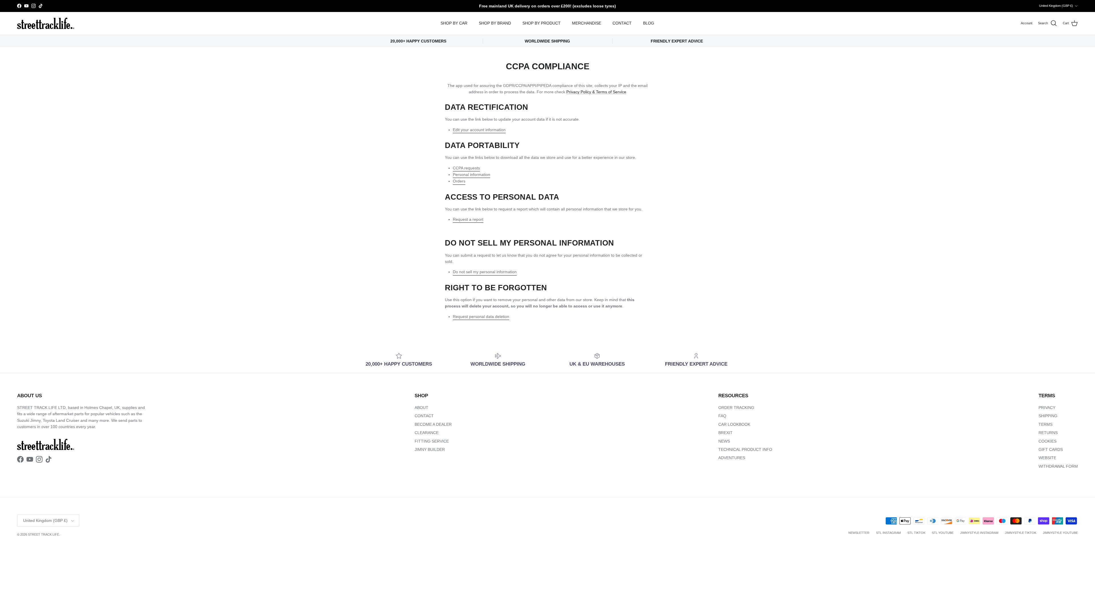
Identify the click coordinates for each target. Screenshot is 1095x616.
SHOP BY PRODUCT (541, 23)
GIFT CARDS (1051, 449)
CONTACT (622, 23)
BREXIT (725, 432)
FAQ (722, 416)
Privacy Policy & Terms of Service (596, 92)
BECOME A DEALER (433, 424)
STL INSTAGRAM (888, 532)
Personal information (471, 174)
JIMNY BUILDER (430, 449)
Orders (459, 181)
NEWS (724, 441)
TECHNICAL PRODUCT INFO (745, 449)
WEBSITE (1047, 457)
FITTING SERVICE (432, 441)
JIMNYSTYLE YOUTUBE (1060, 532)
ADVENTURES (731, 457)
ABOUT (421, 407)
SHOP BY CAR (454, 23)
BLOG (648, 23)
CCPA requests (466, 168)
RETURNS (1048, 432)
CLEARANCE (427, 432)
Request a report (468, 219)
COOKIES (1048, 441)
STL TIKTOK (916, 532)
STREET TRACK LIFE (43, 534)
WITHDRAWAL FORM (1058, 466)
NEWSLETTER (858, 532)
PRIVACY (1047, 407)
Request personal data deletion (481, 316)
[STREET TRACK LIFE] (45, 23)
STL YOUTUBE (943, 532)
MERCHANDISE (586, 23)
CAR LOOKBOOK (734, 424)
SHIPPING (1048, 416)
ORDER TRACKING (736, 407)
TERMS (1046, 424)
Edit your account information (479, 129)
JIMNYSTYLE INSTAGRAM (979, 532)
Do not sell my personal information (485, 272)
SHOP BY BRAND (495, 23)
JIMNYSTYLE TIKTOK (1020, 532)
